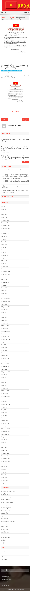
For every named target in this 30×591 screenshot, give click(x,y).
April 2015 (4, 447)
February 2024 (5, 252)
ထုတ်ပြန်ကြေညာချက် (7, 497)
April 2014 (4, 477)
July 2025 (4, 206)
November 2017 (6, 366)
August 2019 (5, 309)
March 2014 (5, 480)
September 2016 (6, 404)
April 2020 (4, 293)
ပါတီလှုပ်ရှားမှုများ (6, 505)
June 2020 (4, 288)
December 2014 (6, 458)
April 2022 (4, 263)
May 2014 (4, 475)
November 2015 (6, 431)
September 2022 (6, 258)
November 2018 (6, 334)
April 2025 (4, 214)
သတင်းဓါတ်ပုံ (5, 529)
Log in (3, 551)
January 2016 (5, 426)
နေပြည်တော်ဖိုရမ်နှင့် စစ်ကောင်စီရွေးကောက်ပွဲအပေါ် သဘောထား (13, 186)
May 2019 (4, 317)
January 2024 (5, 255)
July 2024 (4, 239)
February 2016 (5, 423)
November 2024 (6, 228)
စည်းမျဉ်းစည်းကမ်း (6, 579)
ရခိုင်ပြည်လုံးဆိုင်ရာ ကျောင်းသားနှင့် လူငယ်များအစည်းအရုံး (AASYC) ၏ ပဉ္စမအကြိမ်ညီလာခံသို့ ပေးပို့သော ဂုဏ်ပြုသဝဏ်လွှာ (15, 156)
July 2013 (4, 483)
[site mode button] (25, 12)
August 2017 (5, 374)
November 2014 (6, 461)
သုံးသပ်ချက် (5, 534)
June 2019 (4, 315)
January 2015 (5, 456)
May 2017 (4, 382)
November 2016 (6, 399)
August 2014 (5, 466)
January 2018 (5, 361)
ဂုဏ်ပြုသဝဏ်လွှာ (6, 494)
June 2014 (4, 472)
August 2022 (5, 260)
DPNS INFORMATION (14, 72)
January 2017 (5, 393)
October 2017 (5, 369)
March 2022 (5, 266)
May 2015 (4, 445)
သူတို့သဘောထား (6, 537)
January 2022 (5, 269)
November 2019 (6, 301)
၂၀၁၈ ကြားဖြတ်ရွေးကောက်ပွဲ (8, 491)
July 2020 (4, 285)
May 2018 (4, 350)
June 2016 (4, 412)
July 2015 (4, 442)
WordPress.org (5, 559)
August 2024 (5, 236)
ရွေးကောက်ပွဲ (5, 518)
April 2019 (4, 320)
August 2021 (5, 279)
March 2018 (5, 355)
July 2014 (4, 469)
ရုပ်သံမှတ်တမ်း (5, 516)
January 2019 (5, 328)
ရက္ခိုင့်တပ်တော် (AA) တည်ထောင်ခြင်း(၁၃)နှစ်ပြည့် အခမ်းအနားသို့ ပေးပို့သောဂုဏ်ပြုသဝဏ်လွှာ (15, 140)
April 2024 (4, 247)
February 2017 (5, 391)
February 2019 (5, 325)
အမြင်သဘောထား (6, 543)
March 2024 (5, 250)
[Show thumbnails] (15, 111)
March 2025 (5, 217)
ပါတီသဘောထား (6, 510)
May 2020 (4, 290)
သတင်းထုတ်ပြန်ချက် (6, 524)
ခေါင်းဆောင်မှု (5, 582)
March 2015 (5, 450)
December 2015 (6, 428)
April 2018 (4, 353)
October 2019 (5, 304)
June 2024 (4, 241)
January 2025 (5, 223)
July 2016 (4, 409)
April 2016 (4, 418)
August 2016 (5, 407)
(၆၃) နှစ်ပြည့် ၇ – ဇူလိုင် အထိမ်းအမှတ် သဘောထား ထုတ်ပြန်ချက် (15, 182)
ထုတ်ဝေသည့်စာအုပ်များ (7, 502)
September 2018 (6, 339)
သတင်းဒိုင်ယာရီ (5, 526)
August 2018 (5, 342)
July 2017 (4, 377)
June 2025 (4, 209)
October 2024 (5, 231)
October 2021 (5, 277)
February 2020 (5, 296)
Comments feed (6, 556)
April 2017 (4, 385)
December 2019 (6, 298)
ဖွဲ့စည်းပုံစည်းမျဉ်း (6, 584)
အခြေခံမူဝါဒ (5, 574)
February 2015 (5, 453)
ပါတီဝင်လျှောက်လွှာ (6, 507)
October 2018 (5, 336)
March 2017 (5, 388)
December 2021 (6, 271)
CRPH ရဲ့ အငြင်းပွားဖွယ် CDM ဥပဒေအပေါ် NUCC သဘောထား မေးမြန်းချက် (13, 171)
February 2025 (5, 220)
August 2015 (5, 439)
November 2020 (6, 282)
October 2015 (5, 434)
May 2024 (4, 244)
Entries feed (5, 554)
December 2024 (6, 225)
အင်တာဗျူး (4, 540)
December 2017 (6, 363)
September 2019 (6, 307)
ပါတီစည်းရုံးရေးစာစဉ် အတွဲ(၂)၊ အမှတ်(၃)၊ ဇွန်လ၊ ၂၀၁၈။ (5, 119)
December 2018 (6, 331)
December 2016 (6, 396)
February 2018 (5, 358)
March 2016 (5, 420)
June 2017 (4, 380)
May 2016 (4, 415)
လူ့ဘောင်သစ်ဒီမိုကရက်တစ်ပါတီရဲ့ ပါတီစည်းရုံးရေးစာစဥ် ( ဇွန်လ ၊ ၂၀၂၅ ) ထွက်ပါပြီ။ (15, 191)
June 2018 (4, 347)
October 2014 (5, 464)
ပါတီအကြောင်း (5, 513)
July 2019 (4, 312)
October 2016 (5, 401)
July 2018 (4, 344)
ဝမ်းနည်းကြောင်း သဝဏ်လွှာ (15, 70)
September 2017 (6, 372)
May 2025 (4, 212)
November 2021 (6, 274)
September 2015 (6, 437)
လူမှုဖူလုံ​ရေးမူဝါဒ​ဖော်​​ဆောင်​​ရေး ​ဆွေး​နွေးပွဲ (26, 119)
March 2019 (5, 323)
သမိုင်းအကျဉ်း (5, 532)
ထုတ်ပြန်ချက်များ (4, 70)
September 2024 (6, 233)
